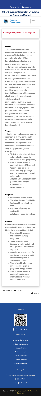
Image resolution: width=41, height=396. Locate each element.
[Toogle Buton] (33, 21)
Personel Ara (15, 7)
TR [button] (19, 3)
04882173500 (21, 379)
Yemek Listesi (21, 352)
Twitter (19, 290)
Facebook (8, 290)
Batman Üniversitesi (21, 340)
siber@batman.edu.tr (22, 383)
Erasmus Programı (21, 356)
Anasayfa (27, 7)
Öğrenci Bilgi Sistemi (21, 344)
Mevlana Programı (21, 363)
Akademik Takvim (21, 348)
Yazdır (36, 293)
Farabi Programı (21, 359)
